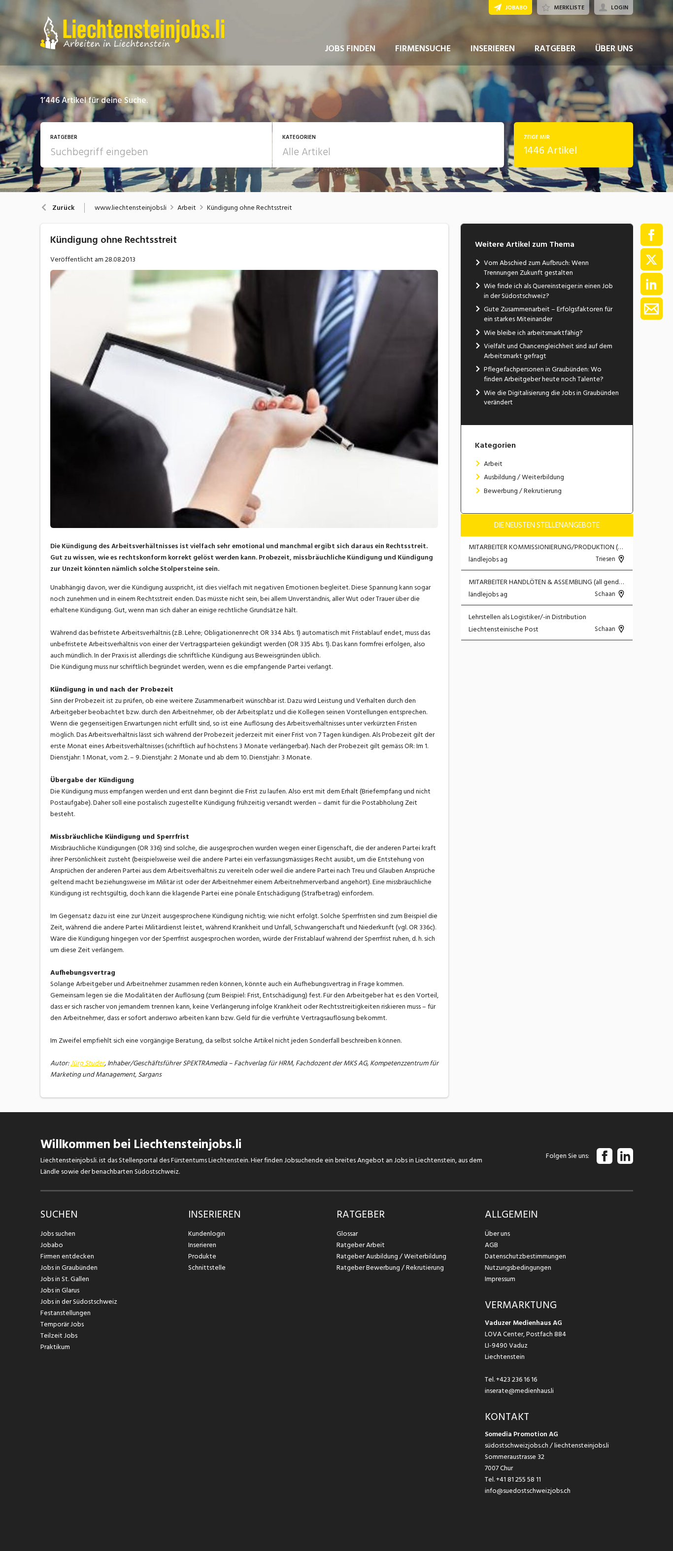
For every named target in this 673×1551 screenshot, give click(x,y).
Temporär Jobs (62, 1324)
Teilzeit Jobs (58, 1335)
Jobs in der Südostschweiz (78, 1301)
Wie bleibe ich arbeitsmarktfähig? (533, 332)
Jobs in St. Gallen (64, 1279)
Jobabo (51, 1245)
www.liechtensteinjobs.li (131, 207)
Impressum (500, 1279)
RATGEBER (555, 48)
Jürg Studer (87, 1063)
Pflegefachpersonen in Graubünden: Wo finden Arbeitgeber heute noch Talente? (544, 374)
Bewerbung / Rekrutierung (523, 490)
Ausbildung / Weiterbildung (524, 477)
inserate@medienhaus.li (519, 1390)
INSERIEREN (493, 48)
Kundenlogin (206, 1233)
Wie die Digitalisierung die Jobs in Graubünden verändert (551, 397)
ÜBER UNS (614, 48)
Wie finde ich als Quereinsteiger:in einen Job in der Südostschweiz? (548, 290)
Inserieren (202, 1245)
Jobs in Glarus (59, 1290)
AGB (491, 1245)
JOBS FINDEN (350, 48)
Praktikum (55, 1347)
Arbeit (186, 207)
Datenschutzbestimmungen (525, 1256)
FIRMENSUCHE (423, 48)
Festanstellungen (65, 1313)
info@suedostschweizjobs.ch (528, 1490)
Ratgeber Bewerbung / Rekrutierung (390, 1267)
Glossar (347, 1233)
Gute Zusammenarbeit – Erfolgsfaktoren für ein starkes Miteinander (548, 314)
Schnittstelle (207, 1267)
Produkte (202, 1256)
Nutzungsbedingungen (518, 1267)
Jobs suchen (57, 1233)
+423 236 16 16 (516, 1379)
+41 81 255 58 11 (518, 1479)
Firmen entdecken (67, 1256)
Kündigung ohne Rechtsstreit (249, 207)
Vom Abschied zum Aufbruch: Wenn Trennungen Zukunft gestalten (536, 267)
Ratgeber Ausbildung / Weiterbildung (391, 1256)
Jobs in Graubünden (69, 1267)
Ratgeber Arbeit (360, 1245)
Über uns (497, 1233)
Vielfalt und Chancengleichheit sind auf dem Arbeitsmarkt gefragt (548, 351)
